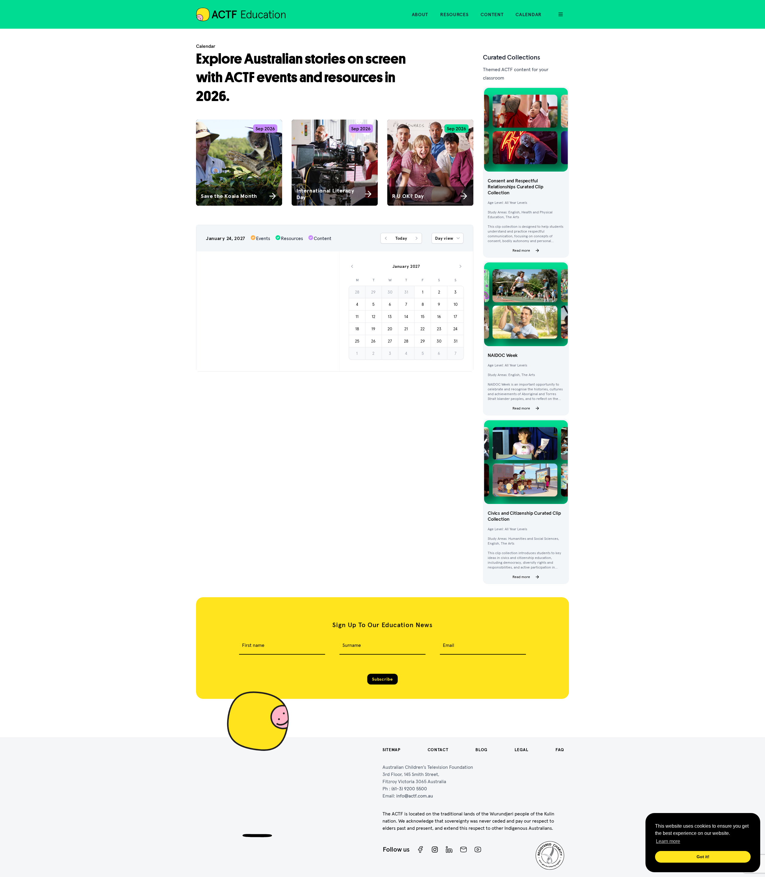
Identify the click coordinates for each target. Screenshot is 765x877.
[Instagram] (434, 849)
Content (492, 14)
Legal (522, 749)
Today (401, 238)
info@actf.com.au (414, 796)
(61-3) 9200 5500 (409, 789)
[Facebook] (420, 849)
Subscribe (382, 679)
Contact (438, 749)
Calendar (528, 14)
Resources (454, 14)
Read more (521, 250)
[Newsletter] (463, 849)
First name (253, 645)
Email (448, 645)
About (420, 14)
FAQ (560, 749)
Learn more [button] (668, 841)
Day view (444, 238)
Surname (351, 645)
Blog (481, 749)
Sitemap (391, 749)
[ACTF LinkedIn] (449, 849)
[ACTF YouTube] (477, 849)
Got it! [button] (703, 856)
